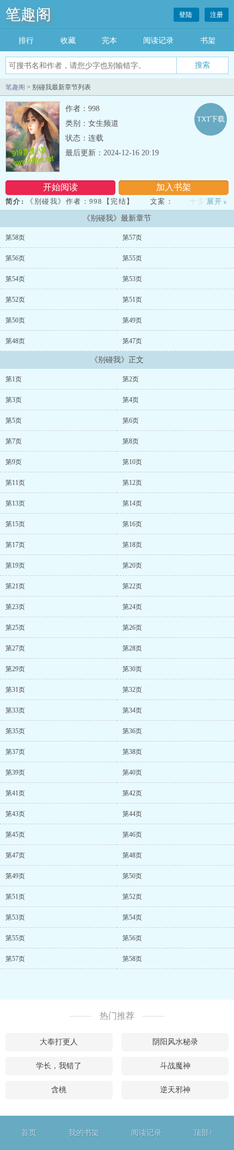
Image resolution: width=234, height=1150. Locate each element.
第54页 (15, 279)
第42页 (132, 793)
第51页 (132, 299)
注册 (216, 15)
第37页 (15, 752)
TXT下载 (211, 119)
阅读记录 (158, 40)
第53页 (132, 279)
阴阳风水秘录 (175, 1042)
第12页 (132, 482)
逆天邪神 (175, 1090)
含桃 (58, 1090)
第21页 (15, 586)
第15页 (15, 524)
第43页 (15, 814)
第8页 (130, 441)
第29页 (15, 669)
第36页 (132, 731)
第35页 (15, 731)
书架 (207, 40)
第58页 (15, 237)
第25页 (15, 627)
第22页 (132, 586)
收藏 (68, 40)
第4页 (130, 400)
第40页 (132, 772)
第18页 (132, 545)
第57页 (132, 237)
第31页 (15, 689)
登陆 (186, 15)
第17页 (15, 545)
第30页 (132, 669)
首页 (28, 1133)
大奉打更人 (59, 1042)
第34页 (132, 710)
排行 (26, 40)
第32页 (132, 689)
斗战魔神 (175, 1066)
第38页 (132, 752)
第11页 (15, 482)
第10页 (132, 462)
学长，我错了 (59, 1066)
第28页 (132, 648)
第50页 (15, 320)
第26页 (132, 627)
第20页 (132, 565)
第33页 (15, 710)
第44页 (132, 814)
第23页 (15, 607)
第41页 (15, 793)
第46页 (132, 834)
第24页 (132, 607)
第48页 (15, 341)
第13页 (15, 503)
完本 (109, 40)
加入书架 (173, 187)
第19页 (15, 565)
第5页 (13, 420)
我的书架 (84, 1133)
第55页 (132, 258)
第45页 (15, 834)
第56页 (15, 258)
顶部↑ (203, 1133)
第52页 (15, 299)
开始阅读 (60, 187)
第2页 (130, 379)
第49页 (132, 320)
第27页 (15, 648)
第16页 (132, 524)
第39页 (15, 772)
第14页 (132, 503)
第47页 (132, 341)
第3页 (13, 400)
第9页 (13, 462)
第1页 (13, 379)
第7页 (13, 441)
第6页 (130, 420)
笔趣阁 (28, 14)
